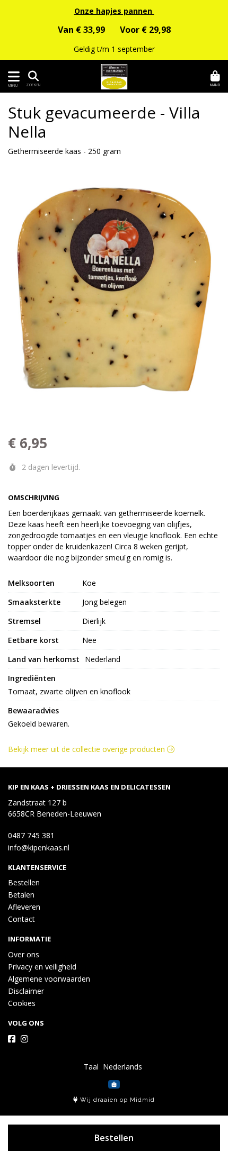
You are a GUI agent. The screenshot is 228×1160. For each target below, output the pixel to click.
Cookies (22, 1003)
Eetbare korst (33, 640)
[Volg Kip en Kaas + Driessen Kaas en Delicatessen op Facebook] (11, 1039)
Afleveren (24, 907)
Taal (91, 1067)
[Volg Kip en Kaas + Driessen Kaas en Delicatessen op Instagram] (24, 1039)
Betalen (21, 895)
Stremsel (24, 621)
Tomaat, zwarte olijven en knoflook (69, 691)
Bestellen (114, 1138)
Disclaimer (26, 991)
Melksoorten (31, 583)
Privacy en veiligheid (42, 967)
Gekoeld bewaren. (38, 724)
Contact (21, 919)
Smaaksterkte (34, 602)
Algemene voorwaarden (49, 979)
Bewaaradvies (33, 710)
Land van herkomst (44, 659)
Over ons (23, 954)
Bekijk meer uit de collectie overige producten (87, 749)
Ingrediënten (32, 678)
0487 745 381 (31, 835)
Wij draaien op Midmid (116, 1099)
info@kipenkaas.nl (38, 847)
